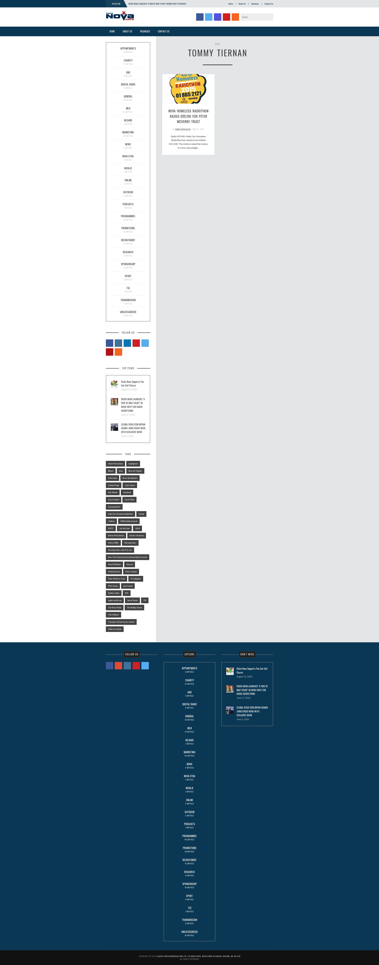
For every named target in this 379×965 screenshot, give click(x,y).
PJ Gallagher (136, 578)
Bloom (110, 471)
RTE (126, 593)
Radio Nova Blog (183, 129)
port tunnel (128, 586)
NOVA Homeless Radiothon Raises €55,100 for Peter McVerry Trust (188, 116)
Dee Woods (112, 492)
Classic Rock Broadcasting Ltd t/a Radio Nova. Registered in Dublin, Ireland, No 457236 (198, 956)
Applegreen (133, 463)
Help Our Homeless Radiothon (120, 514)
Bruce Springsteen (130, 478)
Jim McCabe (124, 528)
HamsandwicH (114, 506)
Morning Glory (130, 542)
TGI (144, 600)
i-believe (111, 521)
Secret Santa (132, 600)
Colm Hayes (130, 485)
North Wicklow (114, 564)
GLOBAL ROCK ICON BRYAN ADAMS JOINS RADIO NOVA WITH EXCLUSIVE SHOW (133, 428)
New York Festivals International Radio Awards (127, 557)
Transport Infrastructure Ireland (121, 622)
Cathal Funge (113, 485)
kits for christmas (137, 535)
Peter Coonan (131, 571)
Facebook (127, 492)
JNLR (137, 528)
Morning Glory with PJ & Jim (120, 550)
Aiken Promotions (115, 463)
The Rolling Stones (134, 607)
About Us (242, 3)
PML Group (113, 586)
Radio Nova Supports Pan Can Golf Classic (132, 383)
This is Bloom (113, 614)
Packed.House (114, 571)
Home (230, 3)
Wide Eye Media (114, 629)
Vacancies (255, 3)
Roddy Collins (113, 593)
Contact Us (268, 3)
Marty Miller (113, 542)
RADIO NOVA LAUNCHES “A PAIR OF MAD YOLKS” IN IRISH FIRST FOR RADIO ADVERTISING (133, 404)
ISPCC (111, 528)
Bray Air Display (135, 471)
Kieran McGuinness (116, 535)
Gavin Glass (129, 499)
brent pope (112, 478)
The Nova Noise (114, 607)
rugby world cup (115, 600)
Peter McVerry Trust (116, 578)
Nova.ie (129, 564)
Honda (141, 514)
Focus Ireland (113, 499)
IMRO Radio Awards (128, 521)
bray (121, 471)
